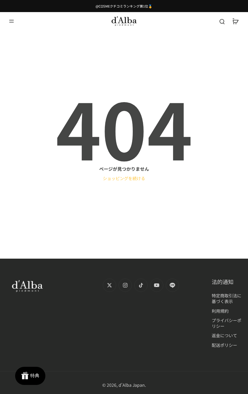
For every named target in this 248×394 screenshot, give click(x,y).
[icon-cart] (235, 21)
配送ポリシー (224, 345)
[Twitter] (109, 285)
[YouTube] (156, 285)
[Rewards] (30, 376)
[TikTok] (141, 285)
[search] (222, 21)
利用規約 (220, 311)
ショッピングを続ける (124, 178)
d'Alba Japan (132, 385)
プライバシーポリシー (226, 323)
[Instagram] (125, 285)
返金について (224, 335)
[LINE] (172, 285)
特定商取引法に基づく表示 (226, 298)
